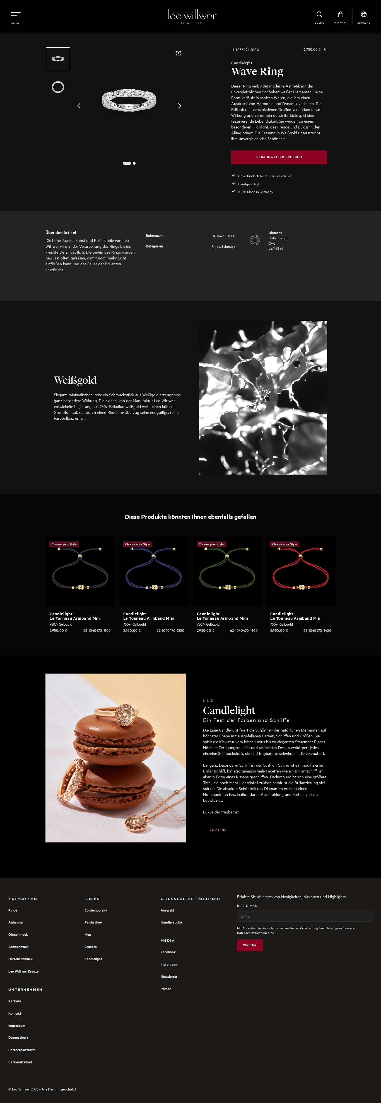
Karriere (14, 1001)
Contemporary (96, 910)
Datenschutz (18, 1037)
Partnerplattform (21, 1049)
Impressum (16, 1025)
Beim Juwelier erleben (279, 157)
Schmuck (228, 246)
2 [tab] (134, 163)
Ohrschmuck (18, 934)
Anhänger (16, 922)
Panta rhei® (93, 922)
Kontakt (14, 1013)
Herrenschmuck (20, 958)
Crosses (91, 946)
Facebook (168, 951)
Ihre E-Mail (247, 905)
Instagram (169, 964)
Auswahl (167, 910)
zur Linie (219, 830)
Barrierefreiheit (20, 1062)
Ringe (215, 246)
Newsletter (169, 976)
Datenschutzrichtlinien (253, 932)
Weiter (250, 945)
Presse (166, 988)
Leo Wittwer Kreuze (23, 971)
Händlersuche (171, 922)
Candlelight (241, 63)
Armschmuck (18, 946)
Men (88, 934)
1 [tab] (127, 163)
